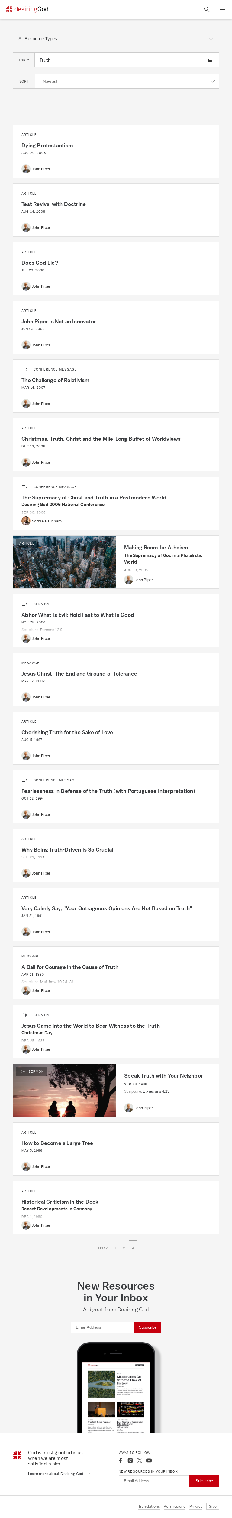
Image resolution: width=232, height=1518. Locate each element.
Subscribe (147, 1327)
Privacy (195, 1506)
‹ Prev (103, 1247)
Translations (149, 1506)
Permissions (174, 1506)
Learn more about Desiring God (56, 1473)
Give (213, 1506)
